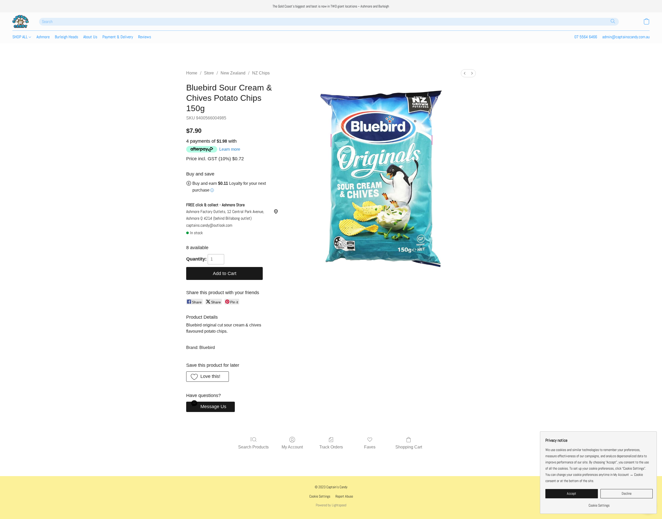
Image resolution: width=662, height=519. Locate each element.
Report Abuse (344, 496)
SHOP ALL (20, 37)
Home (191, 73)
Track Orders (331, 447)
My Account (292, 447)
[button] (20, 21)
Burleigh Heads (66, 37)
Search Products (253, 447)
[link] (599, 503)
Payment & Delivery (117, 37)
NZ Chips (261, 73)
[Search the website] (613, 21)
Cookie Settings (319, 496)
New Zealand (233, 73)
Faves (369, 447)
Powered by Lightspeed (331, 505)
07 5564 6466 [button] (585, 37)
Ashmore (43, 37)
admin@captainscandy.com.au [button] (626, 37)
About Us (90, 37)
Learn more (229, 149)
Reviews (144, 37)
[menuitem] (464, 73)
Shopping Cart (408, 447)
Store (209, 73)
